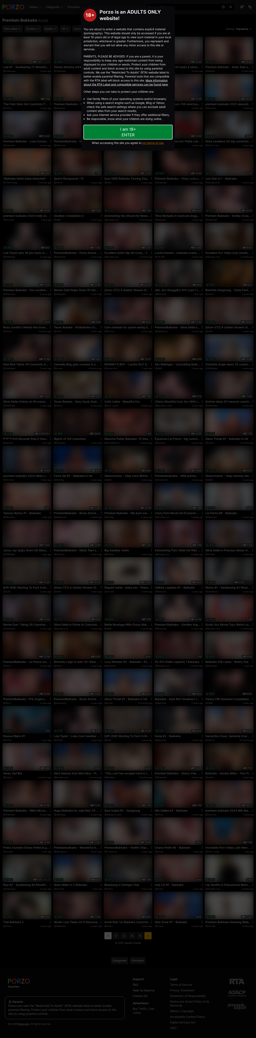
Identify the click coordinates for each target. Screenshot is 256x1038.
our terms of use (152, 143)
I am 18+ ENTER (128, 132)
